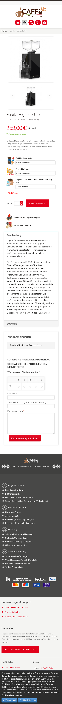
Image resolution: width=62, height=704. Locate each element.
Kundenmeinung (15, 411)
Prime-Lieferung (22, 169)
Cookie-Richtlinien (28, 700)
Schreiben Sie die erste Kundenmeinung (22, 120)
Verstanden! (10, 700)
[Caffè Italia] (31, 12)
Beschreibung (14, 235)
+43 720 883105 (46, 668)
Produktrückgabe (12, 612)
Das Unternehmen (12, 667)
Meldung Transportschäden (16, 617)
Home (4, 31)
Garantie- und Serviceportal (16, 607)
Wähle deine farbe (23, 158)
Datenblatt (12, 323)
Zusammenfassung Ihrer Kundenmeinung (26, 402)
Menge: (9, 203)
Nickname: (12, 393)
